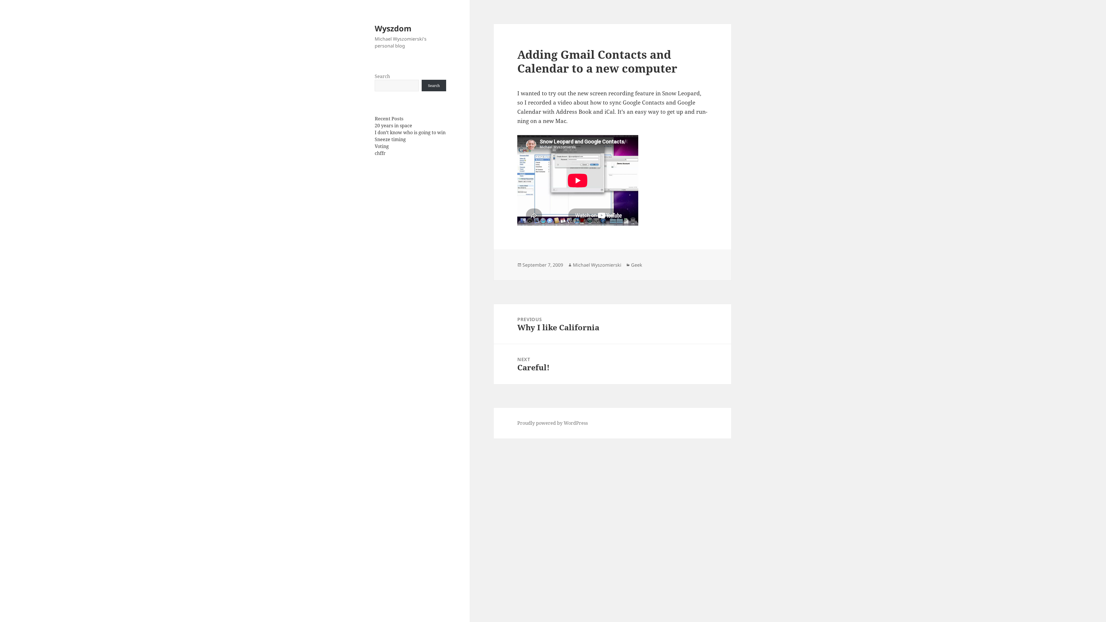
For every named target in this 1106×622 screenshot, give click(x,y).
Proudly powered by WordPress (552, 423)
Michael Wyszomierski (597, 265)
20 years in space (393, 125)
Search (382, 76)
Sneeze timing (390, 139)
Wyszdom (393, 28)
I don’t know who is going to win (410, 132)
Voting (382, 146)
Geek (636, 265)
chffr (380, 153)
